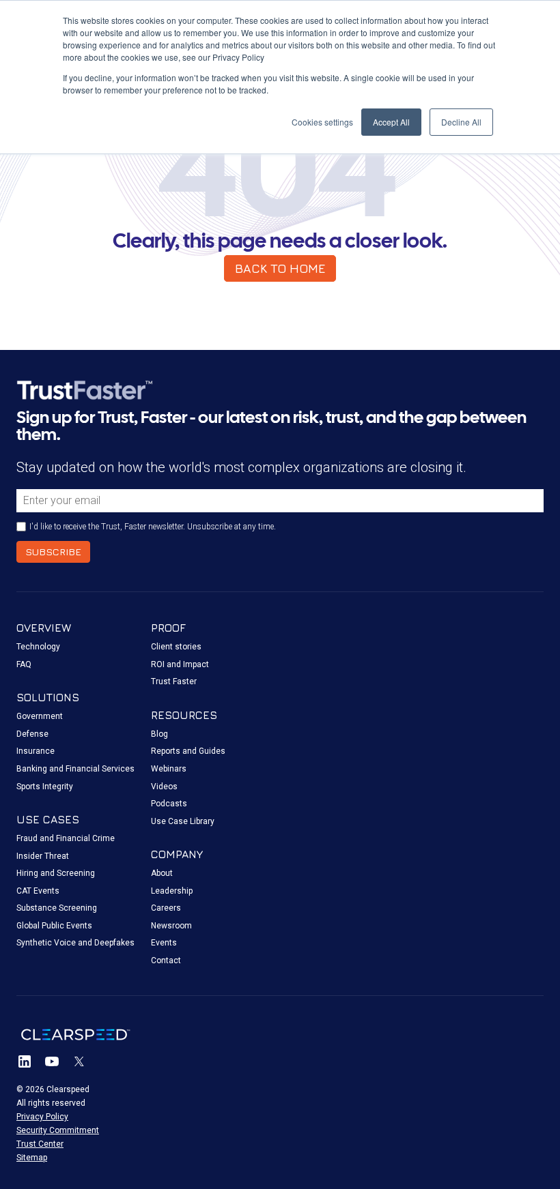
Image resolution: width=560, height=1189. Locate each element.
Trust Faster (174, 681)
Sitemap (31, 1158)
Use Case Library (182, 821)
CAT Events (37, 891)
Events (164, 943)
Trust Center (40, 1144)
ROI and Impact (180, 664)
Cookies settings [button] (322, 122)
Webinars (168, 769)
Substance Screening (56, 908)
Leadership (172, 891)
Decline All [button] (461, 122)
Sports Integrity (44, 786)
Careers (166, 908)
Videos (164, 786)
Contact (166, 960)
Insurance (35, 751)
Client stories (176, 646)
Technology (38, 646)
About (162, 873)
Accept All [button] (391, 122)
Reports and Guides (188, 751)
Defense (32, 734)
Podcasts (169, 803)
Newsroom (171, 925)
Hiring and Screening (55, 873)
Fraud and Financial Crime (65, 838)
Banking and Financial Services (75, 769)
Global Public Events (54, 925)
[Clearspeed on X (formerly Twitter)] (79, 1061)
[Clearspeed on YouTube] (52, 1061)
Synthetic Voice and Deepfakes (75, 943)
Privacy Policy (42, 1117)
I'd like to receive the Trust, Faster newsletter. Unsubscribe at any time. (152, 527)
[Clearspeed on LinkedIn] (24, 1061)
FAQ (23, 664)
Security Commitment (57, 1130)
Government (39, 716)
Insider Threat (42, 856)
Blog (159, 734)
